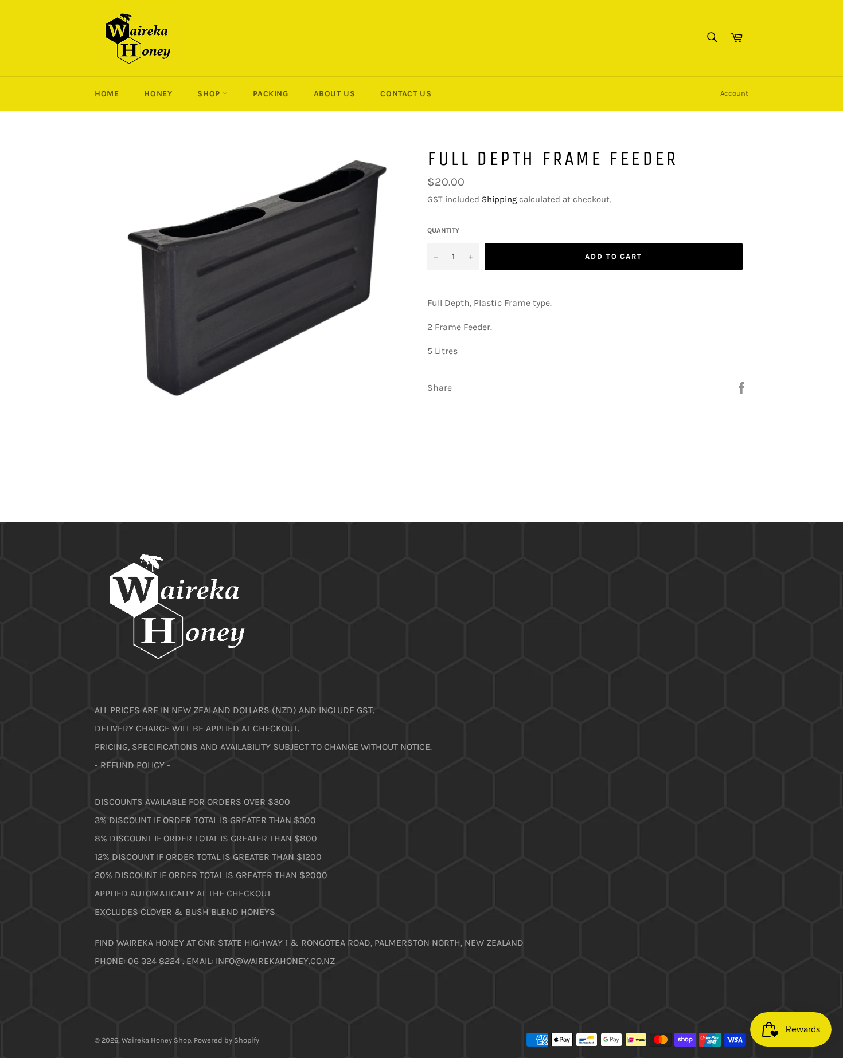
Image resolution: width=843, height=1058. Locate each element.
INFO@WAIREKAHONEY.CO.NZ (275, 960)
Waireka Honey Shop (156, 1040)
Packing (270, 94)
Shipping (499, 199)
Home (107, 94)
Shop (210, 94)
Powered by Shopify (226, 1040)
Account (734, 93)
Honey (158, 94)
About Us (335, 94)
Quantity (443, 230)
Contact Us (405, 94)
